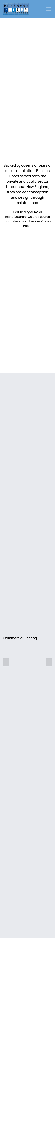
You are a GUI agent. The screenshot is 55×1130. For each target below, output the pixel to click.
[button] (6, 662)
